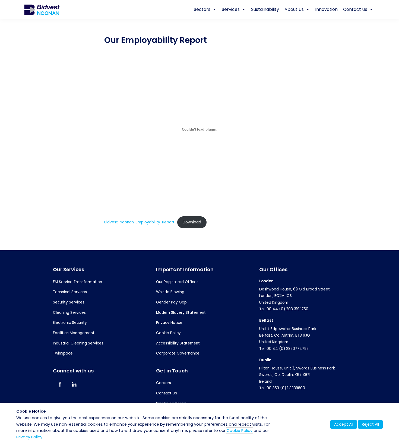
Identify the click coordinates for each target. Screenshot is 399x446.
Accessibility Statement (178, 343)
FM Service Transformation (77, 281)
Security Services (68, 302)
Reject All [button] (370, 424)
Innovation (326, 9)
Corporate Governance (177, 353)
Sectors (202, 9)
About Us (294, 9)
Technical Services (70, 292)
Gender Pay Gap (171, 302)
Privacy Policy (29, 437)
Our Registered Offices (177, 281)
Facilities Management (73, 333)
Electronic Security (70, 322)
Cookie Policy (168, 333)
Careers (163, 382)
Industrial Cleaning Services (78, 343)
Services (231, 9)
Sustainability (265, 9)
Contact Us (355, 9)
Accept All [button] (343, 424)
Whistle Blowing (170, 292)
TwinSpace (63, 353)
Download (192, 222)
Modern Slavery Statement (181, 312)
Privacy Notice (169, 322)
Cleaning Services (69, 312)
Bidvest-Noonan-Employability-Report (139, 222)
